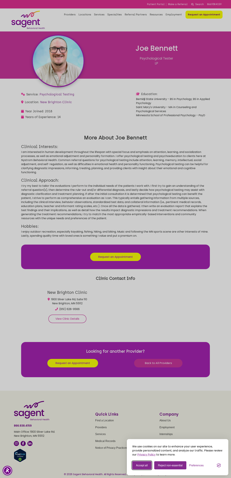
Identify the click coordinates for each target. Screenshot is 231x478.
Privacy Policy (146, 455)
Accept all (142, 465)
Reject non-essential (170, 465)
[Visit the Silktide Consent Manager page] (219, 465)
